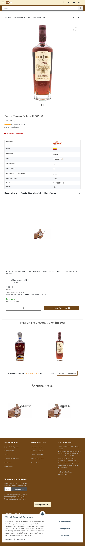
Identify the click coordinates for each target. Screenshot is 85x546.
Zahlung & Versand (11, 458)
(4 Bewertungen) (20, 125)
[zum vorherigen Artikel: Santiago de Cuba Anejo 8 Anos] (73, 17)
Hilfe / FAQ (35, 462)
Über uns (7, 462)
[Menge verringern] (8, 308)
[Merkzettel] (68, 2)
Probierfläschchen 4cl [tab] (31, 193)
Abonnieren (19, 489)
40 (54, 164)
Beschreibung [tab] (10, 193)
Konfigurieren (65, 528)
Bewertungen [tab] (50, 193)
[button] (63, 2)
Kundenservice (36, 447)
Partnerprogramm (37, 458)
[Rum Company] (9, 2)
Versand (21, 292)
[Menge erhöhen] (38, 308)
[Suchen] (80, 8)
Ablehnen (65, 535)
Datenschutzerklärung (10, 496)
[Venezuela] (55, 149)
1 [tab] (41, 105)
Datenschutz (9, 451)
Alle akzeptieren (65, 521)
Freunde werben (37, 451)
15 (54, 169)
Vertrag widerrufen (42, 505)
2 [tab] (43, 105)
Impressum (8, 466)
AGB (6, 455)
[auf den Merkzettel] (75, 30)
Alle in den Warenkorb (67, 373)
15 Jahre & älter (57, 159)
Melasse (55, 154)
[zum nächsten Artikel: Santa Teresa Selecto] (78, 17)
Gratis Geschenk (37, 455)
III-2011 (55, 174)
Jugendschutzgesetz (11, 447)
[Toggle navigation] (3, 1)
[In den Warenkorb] (6, 23)
